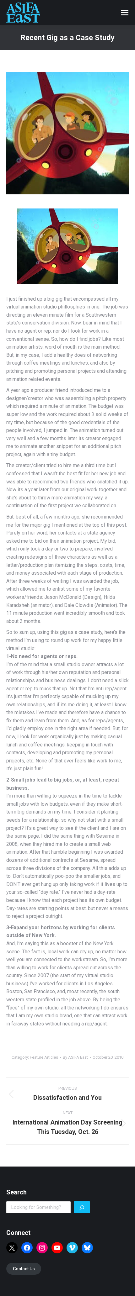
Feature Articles (44, 1057)
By (75, 1057)
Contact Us (24, 1268)
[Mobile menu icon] (125, 13)
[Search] (82, 1207)
